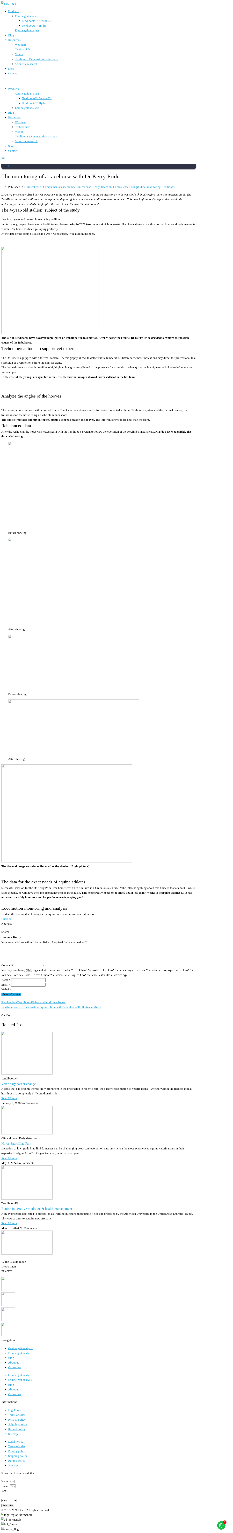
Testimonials (22, 49)
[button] (98, 81)
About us (13, 1362)
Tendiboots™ (170, 187)
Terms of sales (16, 1415)
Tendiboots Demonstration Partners (36, 59)
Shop (11, 68)
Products (13, 11)
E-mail (5, 1486)
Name (5, 1481)
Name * (6, 980)
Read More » (9, 1098)
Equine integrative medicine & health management (36, 1208)
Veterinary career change (18, 1084)
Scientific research (26, 64)
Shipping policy (17, 1424)
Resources (14, 40)
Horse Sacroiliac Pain (16, 1143)
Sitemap (13, 1434)
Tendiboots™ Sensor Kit (37, 20)
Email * (6, 984)
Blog (11, 35)
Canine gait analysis (27, 16)
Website (6, 989)
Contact (13, 73)
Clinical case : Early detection (94, 187)
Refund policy (16, 1429)
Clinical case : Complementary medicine (49, 187)
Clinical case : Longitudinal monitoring (137, 187)
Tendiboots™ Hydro (34, 25)
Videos (19, 54)
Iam (3, 1490)
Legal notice (15, 1410)
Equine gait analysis (27, 30)
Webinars (20, 44)
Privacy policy (17, 1419)
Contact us (14, 1367)
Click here (7, 919)
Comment (7, 965)
